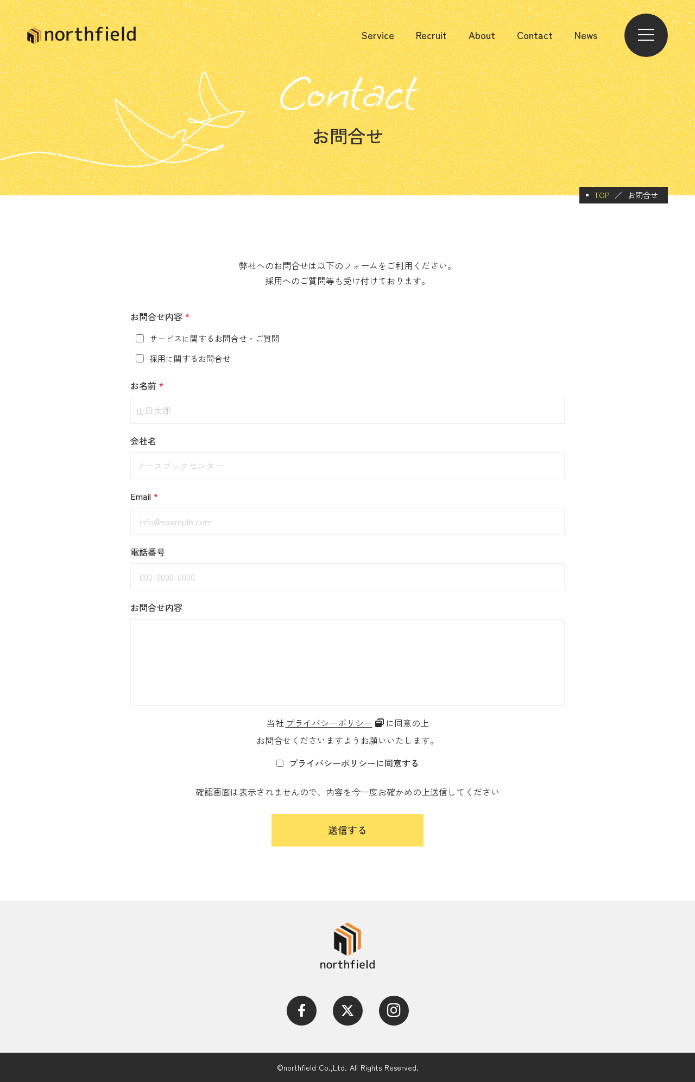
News (585, 35)
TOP (601, 195)
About (482, 35)
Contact (535, 35)
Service (378, 35)
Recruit (431, 35)
